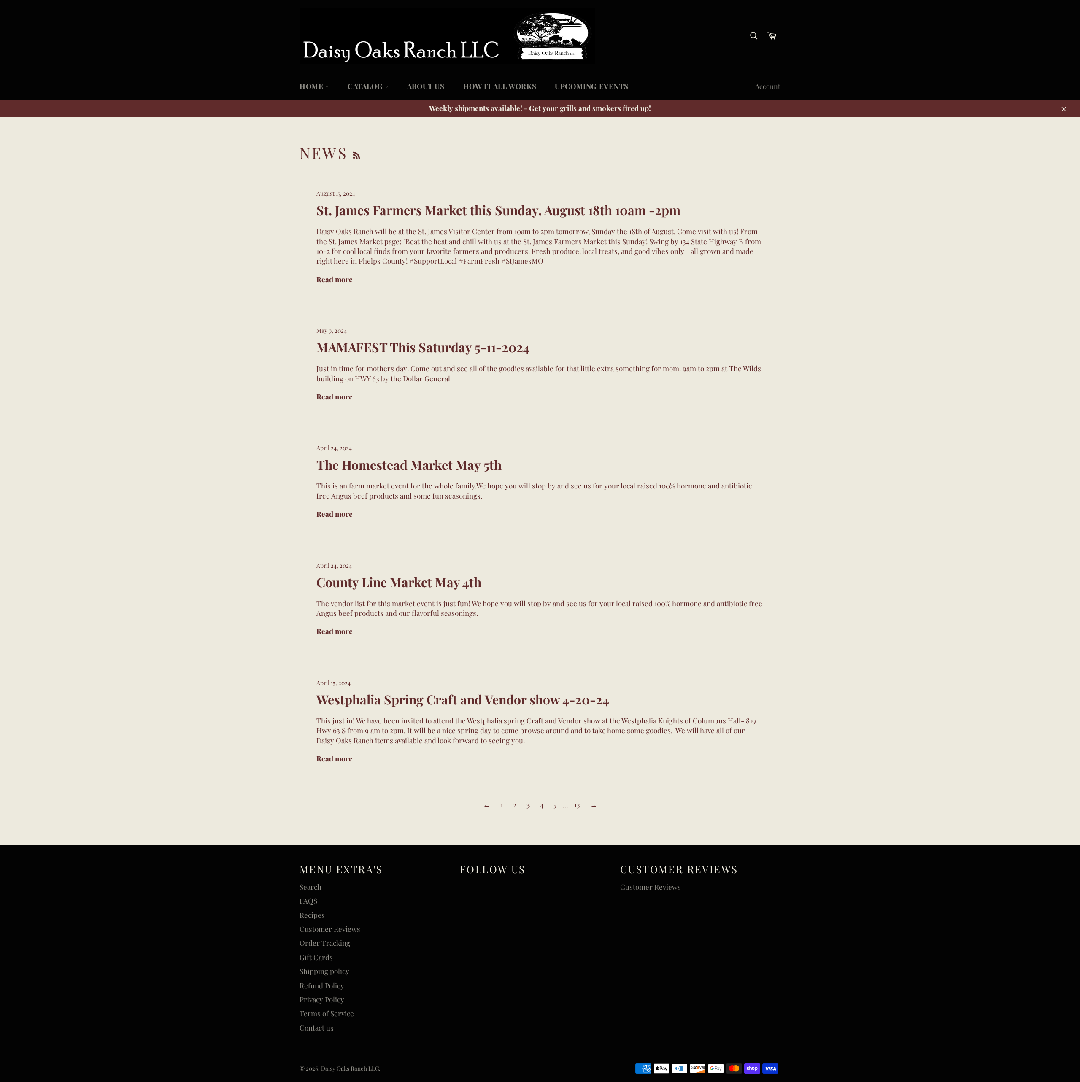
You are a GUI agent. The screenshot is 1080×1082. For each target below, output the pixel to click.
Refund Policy (322, 985)
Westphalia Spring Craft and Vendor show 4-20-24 (462, 699)
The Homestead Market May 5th (409, 464)
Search (310, 886)
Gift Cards (316, 957)
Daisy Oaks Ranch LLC (350, 1068)
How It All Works (500, 86)
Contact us (317, 1027)
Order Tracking (325, 942)
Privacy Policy (322, 999)
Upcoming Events (591, 86)
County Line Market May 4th (398, 582)
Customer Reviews (330, 929)
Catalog (366, 86)
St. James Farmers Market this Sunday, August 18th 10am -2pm (498, 210)
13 (577, 804)
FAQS (308, 900)
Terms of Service (327, 1013)
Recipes (312, 915)
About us (426, 86)
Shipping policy (324, 971)
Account (767, 86)
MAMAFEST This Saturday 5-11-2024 (423, 347)
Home (312, 86)
